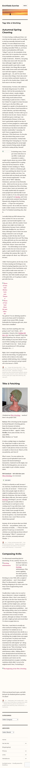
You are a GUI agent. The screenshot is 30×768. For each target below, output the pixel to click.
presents (12, 373)
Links (4, 754)
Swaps (25, 369)
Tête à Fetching (11, 383)
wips (3, 377)
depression (15, 370)
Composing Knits (11, 554)
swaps (13, 375)
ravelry (16, 373)
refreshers (21, 373)
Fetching (5, 499)
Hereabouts (6, 758)
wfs (24, 375)
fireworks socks (15, 372)
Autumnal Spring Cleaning (11, 31)
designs (20, 370)
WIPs (3, 370)
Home (4, 739)
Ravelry (17, 197)
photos (8, 373)
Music (8, 702)
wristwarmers (21, 705)
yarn (6, 377)
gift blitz (21, 372)
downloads (22, 544)
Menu (25, 5)
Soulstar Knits (10, 544)
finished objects (6, 545)
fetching (10, 703)
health (4, 373)
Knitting (14, 369)
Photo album (20, 369)
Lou (6, 367)
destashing (5, 372)
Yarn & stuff (8, 370)
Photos (4, 751)
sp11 (11, 375)
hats (19, 545)
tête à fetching (19, 375)
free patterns (14, 545)
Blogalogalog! (6, 747)
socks (8, 375)
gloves (25, 372)
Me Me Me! (5, 743)
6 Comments (18, 547)
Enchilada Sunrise (10, 6)
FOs (24, 367)
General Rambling (7, 369)
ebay (9, 372)
